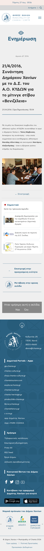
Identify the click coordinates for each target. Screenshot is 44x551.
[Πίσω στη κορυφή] (22, 325)
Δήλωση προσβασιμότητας (17, 462)
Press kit (8, 448)
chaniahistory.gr (12, 409)
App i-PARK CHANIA (14, 423)
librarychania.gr (11, 404)
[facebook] (6, 482)
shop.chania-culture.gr (15, 376)
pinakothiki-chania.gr (14, 399)
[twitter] (12, 482)
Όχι (26, 309)
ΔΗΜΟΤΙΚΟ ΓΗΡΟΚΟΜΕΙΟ (35, 527)
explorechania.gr (12, 385)
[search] (41, 8)
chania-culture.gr (12, 371)
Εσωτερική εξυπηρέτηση (16, 443)
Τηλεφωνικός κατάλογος (16, 438)
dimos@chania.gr (33, 348)
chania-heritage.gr (13, 395)
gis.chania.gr (10, 366)
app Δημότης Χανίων (14, 418)
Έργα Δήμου (10, 457)
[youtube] (23, 482)
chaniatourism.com (13, 380)
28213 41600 (31, 344)
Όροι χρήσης (11, 543)
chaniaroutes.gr (11, 390)
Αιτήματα (32, 8)
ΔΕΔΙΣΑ (22, 525)
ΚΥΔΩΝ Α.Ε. (9, 527)
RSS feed (8, 452)
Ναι (18, 309)
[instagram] (17, 482)
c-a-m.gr (8, 414)
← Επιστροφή (22, 194)
